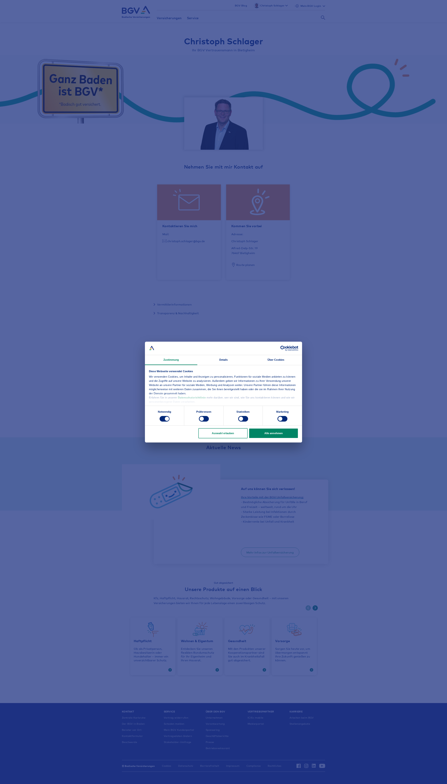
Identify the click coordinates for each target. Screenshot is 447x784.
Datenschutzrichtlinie (192, 397)
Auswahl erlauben (223, 433)
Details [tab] (223, 359)
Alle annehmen (273, 433)
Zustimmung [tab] (171, 359)
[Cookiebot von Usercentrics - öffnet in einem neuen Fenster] (283, 348)
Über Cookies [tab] (276, 359)
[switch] (204, 419)
